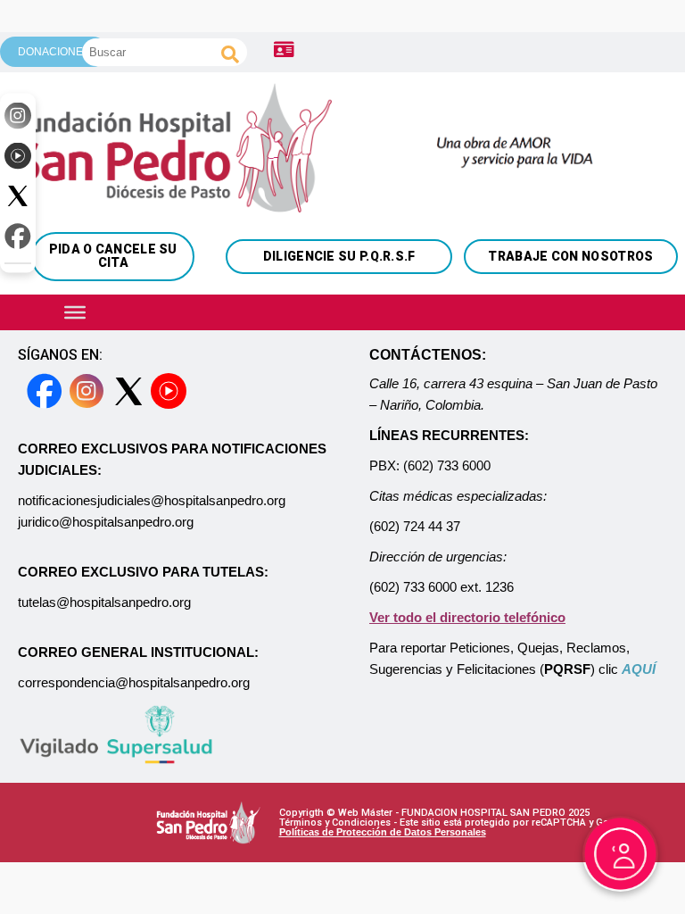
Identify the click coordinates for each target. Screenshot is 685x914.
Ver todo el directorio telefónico (467, 617)
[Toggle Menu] (75, 311)
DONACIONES (54, 52)
